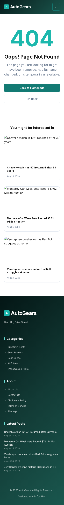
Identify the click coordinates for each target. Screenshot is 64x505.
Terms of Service (17, 405)
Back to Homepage (32, 88)
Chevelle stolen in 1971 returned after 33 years (30, 431)
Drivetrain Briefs (16, 346)
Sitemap (12, 411)
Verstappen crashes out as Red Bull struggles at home (31, 456)
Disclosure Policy (17, 400)
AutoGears (18, 6)
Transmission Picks (18, 368)
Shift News (14, 363)
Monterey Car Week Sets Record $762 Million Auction (29, 443)
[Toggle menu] (56, 7)
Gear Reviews (15, 352)
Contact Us (14, 394)
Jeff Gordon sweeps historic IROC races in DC (30, 466)
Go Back (32, 99)
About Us (13, 389)
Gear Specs (14, 357)
